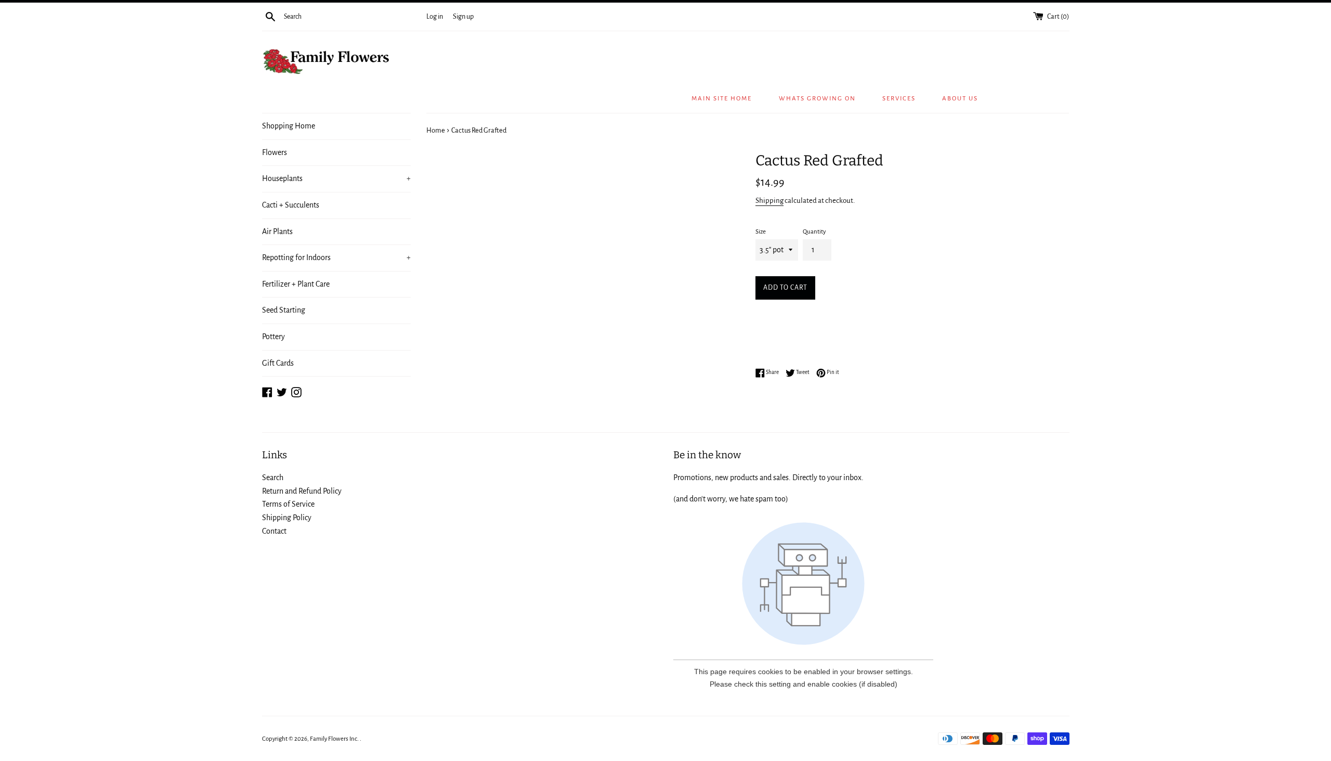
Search (272, 477)
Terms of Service (288, 504)
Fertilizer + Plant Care (296, 284)
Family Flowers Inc (333, 739)
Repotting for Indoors (336, 257)
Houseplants (336, 178)
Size (760, 231)
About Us (960, 98)
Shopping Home (288, 126)
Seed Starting (283, 310)
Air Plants (277, 231)
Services (899, 98)
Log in (434, 16)
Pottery (273, 336)
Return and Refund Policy (302, 491)
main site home (721, 98)
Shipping (769, 200)
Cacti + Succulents (290, 205)
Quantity (814, 231)
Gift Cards (278, 363)
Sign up (463, 16)
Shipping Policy (286, 517)
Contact (274, 531)
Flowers (274, 152)
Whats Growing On (817, 98)
